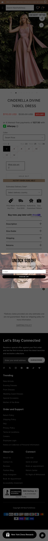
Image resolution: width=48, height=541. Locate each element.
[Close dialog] (46, 255)
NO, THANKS (24, 281)
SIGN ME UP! (24, 276)
